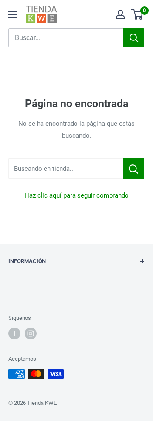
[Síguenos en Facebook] (14, 333)
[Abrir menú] (12, 14)
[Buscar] (133, 37)
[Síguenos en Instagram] (31, 333)
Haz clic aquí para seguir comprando (77, 195)
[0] (137, 14)
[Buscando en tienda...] (133, 168)
